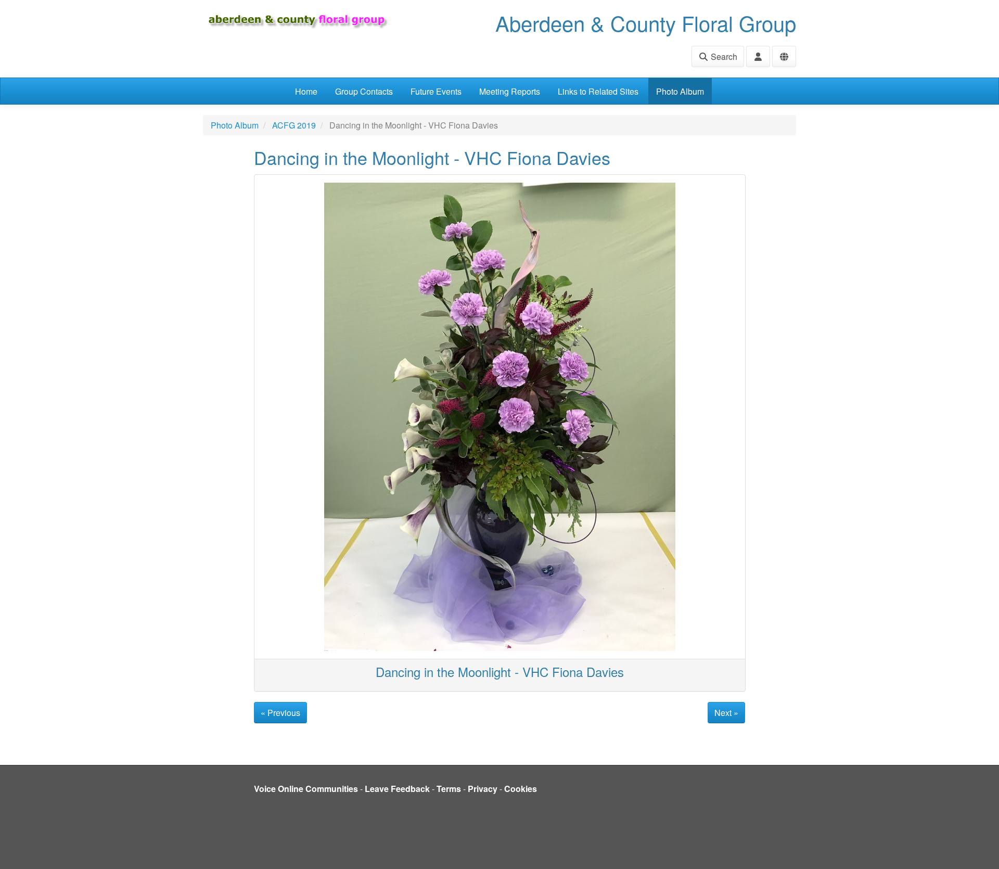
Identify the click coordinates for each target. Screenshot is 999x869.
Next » (726, 713)
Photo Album (680, 91)
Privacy (482, 789)
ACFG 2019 (294, 125)
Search (723, 56)
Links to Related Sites (598, 91)
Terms (449, 789)
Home (306, 91)
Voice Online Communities (306, 789)
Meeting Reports (509, 91)
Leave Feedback (397, 789)
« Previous (280, 713)
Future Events (436, 91)
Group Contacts (364, 91)
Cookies (520, 789)
